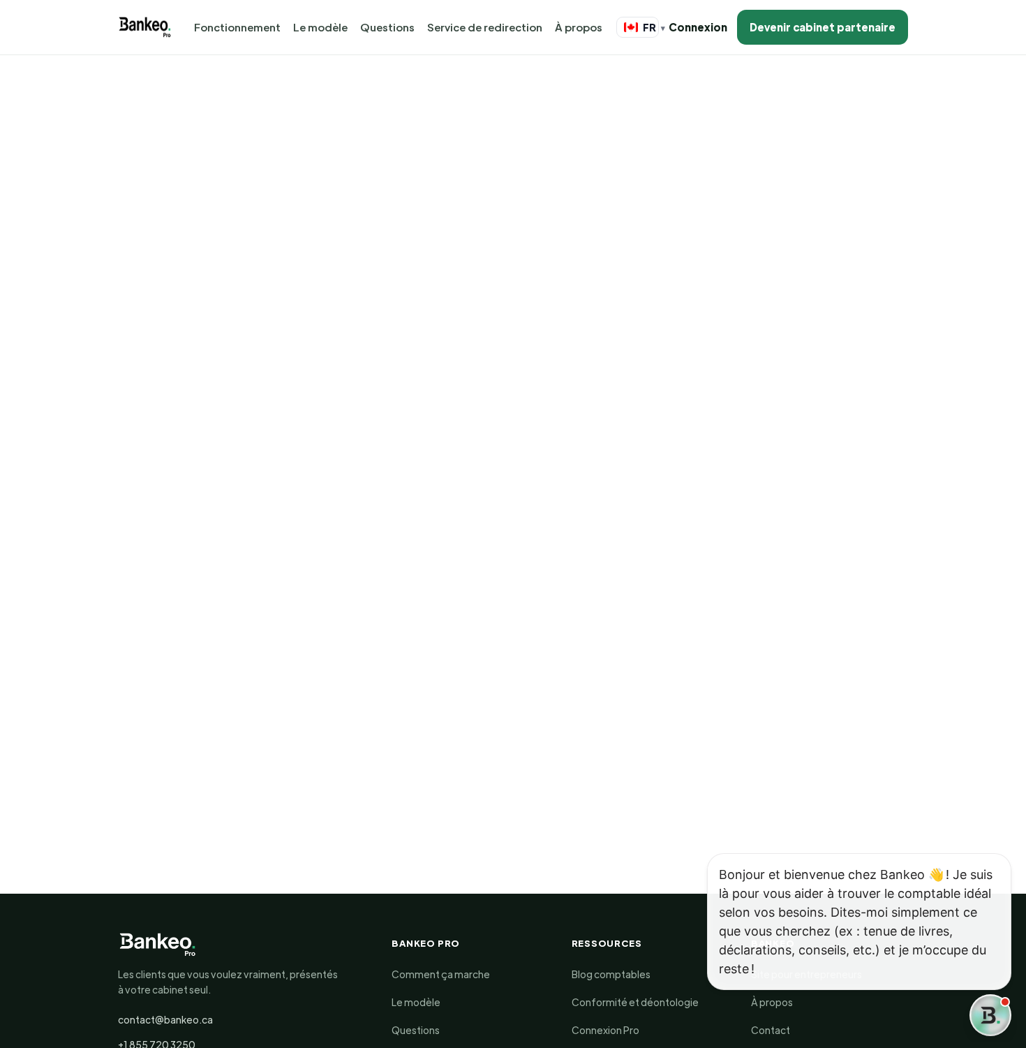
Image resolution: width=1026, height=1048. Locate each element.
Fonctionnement (237, 27)
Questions (387, 27)
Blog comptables (611, 974)
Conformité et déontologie (635, 1002)
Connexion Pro (605, 1030)
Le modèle (320, 27)
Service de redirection (484, 27)
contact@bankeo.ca (165, 1019)
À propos (578, 27)
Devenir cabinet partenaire (822, 27)
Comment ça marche (441, 974)
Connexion (698, 27)
